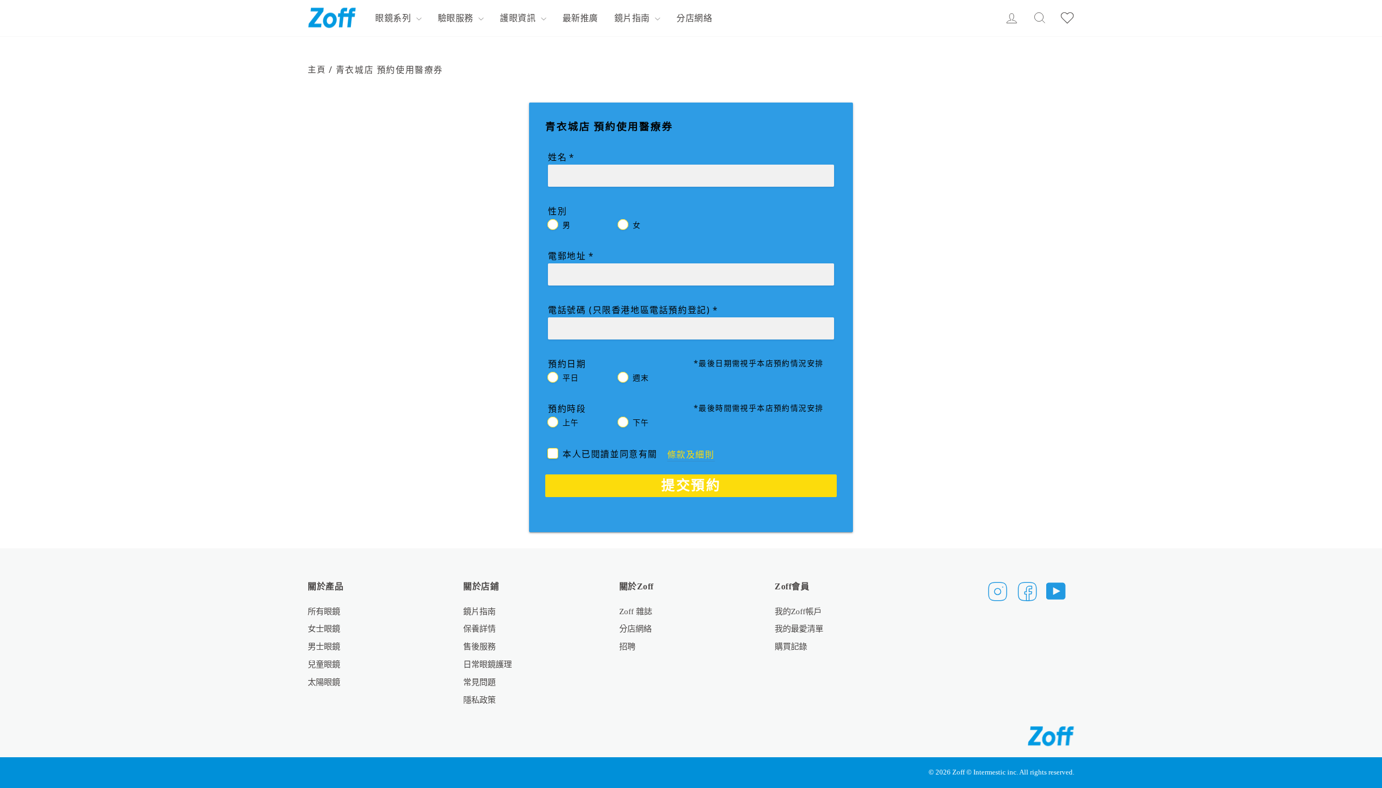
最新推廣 (580, 18)
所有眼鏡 (324, 611)
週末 (641, 377)
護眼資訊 (519, 18)
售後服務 (479, 646)
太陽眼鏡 (324, 682)
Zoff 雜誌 (635, 611)
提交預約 (691, 484)
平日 (571, 377)
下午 (641, 422)
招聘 (627, 646)
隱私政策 (479, 699)
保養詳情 (479, 628)
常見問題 (479, 682)
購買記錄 (791, 646)
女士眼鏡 (324, 628)
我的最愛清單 (799, 628)
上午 (571, 422)
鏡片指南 (633, 18)
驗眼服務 (457, 18)
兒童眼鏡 (324, 664)
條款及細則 (691, 454)
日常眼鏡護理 (487, 664)
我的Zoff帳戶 (798, 611)
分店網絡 (694, 18)
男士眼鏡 (324, 646)
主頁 (317, 69)
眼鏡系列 (394, 18)
